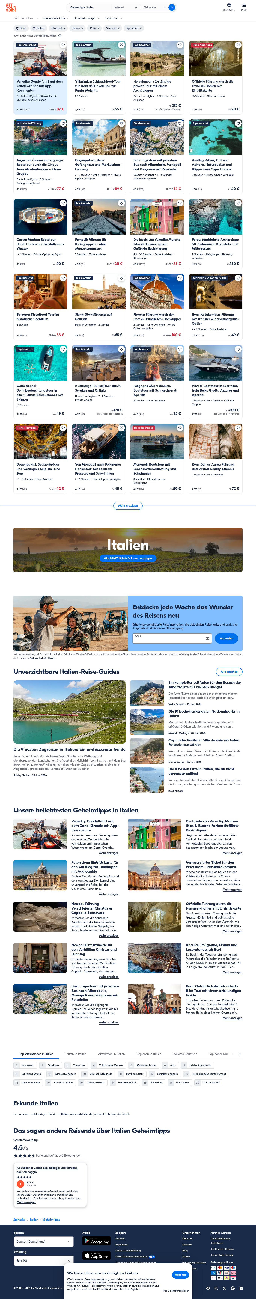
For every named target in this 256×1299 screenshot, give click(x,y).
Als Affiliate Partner (222, 1255)
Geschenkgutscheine (194, 1262)
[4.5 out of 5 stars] (24, 1155)
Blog (185, 1250)
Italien (65, 1114)
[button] (40, 78)
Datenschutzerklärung (128, 1250)
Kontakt (120, 1238)
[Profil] (244, 5)
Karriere (187, 1244)
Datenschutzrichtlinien (42, 658)
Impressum (121, 1244)
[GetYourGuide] (11, 7)
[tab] (36, 1054)
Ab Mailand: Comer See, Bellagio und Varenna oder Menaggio (47, 1170)
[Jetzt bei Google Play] (96, 1241)
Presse (186, 1256)
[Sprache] (229, 5)
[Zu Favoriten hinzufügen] (63, 45)
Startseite (19, 1219)
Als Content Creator (222, 1249)
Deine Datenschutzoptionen (131, 1256)
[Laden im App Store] (96, 1256)
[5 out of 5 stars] (50, 1177)
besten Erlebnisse (105, 1114)
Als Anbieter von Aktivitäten (220, 1241)
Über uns (187, 1238)
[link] (40, 78)
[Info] (60, 35)
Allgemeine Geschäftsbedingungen (135, 1262)
